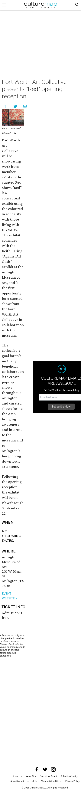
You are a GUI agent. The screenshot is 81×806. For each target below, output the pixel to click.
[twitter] (45, 769)
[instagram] (53, 769)
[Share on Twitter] (15, 106)
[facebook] (36, 769)
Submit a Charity (69, 776)
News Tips (31, 776)
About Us (17, 776)
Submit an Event (48, 776)
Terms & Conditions (51, 781)
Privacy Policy (72, 781)
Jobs (34, 781)
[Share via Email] (25, 106)
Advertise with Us (19, 781)
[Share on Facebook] (5, 106)
